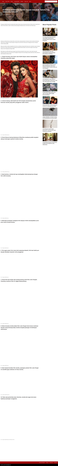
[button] (31, 1)
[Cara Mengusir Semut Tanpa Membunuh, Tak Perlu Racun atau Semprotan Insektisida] (50, 124)
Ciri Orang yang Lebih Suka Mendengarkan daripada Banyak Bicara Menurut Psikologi (49, 52)
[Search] (56, 1)
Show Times (7, 1)
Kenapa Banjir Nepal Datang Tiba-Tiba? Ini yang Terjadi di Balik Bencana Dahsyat (49, 93)
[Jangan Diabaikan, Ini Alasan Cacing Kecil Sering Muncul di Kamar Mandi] (50, 112)
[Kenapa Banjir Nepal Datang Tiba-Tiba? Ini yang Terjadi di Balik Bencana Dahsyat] (50, 87)
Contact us (51, 462)
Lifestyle (21, 1)
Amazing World (16, 1)
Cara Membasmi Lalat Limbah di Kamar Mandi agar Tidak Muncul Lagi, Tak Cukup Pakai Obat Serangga (50, 80)
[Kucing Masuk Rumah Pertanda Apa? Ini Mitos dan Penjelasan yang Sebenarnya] (50, 137)
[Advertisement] (20, 34)
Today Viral (26, 1)
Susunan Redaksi (42, 462)
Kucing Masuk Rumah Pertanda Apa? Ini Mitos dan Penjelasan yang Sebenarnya (50, 143)
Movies (12, 1)
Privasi (47, 462)
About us (55, 462)
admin (4, 14)
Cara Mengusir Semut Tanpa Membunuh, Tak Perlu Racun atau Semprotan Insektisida (49, 130)
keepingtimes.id (8, 464)
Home (3, 1)
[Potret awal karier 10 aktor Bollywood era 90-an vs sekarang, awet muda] (50, 100)
